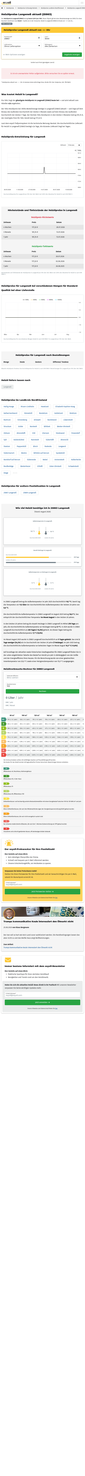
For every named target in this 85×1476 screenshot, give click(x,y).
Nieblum (73, 413)
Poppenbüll (21, 446)
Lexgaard (62, 446)
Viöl (33, 433)
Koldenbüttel (19, 440)
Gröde (20, 426)
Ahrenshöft (21, 433)
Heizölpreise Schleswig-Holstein (27, 8)
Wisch (35, 446)
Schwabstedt (73, 466)
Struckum (7, 426)
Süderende (31, 460)
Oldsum (7, 433)
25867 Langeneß (10, 493)
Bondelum (43, 413)
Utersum (45, 433)
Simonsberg (22, 420)
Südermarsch (9, 453)
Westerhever (25, 466)
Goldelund (58, 413)
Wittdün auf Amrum (41, 453)
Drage (6, 473)
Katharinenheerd (10, 413)
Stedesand (60, 433)
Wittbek (47, 426)
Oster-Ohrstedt (55, 466)
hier (56, 897)
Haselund (45, 406)
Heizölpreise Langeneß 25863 (76, 8)
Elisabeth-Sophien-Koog (65, 406)
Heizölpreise (10, 8)
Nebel (45, 460)
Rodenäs (48, 446)
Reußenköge (9, 466)
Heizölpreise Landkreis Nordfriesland (52, 8)
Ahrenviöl (64, 440)
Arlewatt (37, 420)
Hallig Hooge (9, 406)
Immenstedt (59, 460)
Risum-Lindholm (27, 406)
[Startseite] (2, 8)
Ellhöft (40, 466)
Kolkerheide (76, 460)
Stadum (7, 446)
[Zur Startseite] (6, 3)
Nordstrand (52, 420)
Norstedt (33, 426)
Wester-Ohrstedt (63, 426)
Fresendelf (75, 433)
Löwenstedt (68, 420)
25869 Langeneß (29, 493)
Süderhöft (50, 440)
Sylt (5, 440)
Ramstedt (35, 440)
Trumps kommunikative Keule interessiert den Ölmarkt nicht (28, 947)
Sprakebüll (60, 453)
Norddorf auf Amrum (12, 460)
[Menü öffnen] (82, 3)
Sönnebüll (28, 413)
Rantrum (7, 420)
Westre (24, 453)
